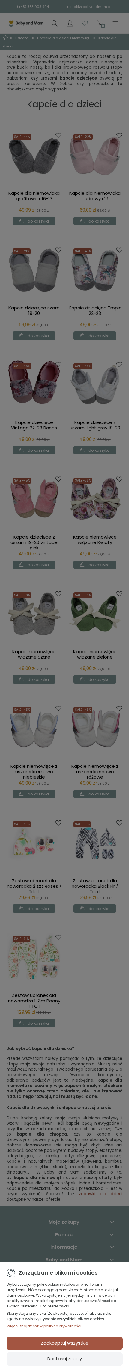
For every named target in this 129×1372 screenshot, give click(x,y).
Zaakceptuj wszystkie (64, 1343)
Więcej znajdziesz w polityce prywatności (44, 1326)
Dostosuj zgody (64, 1358)
